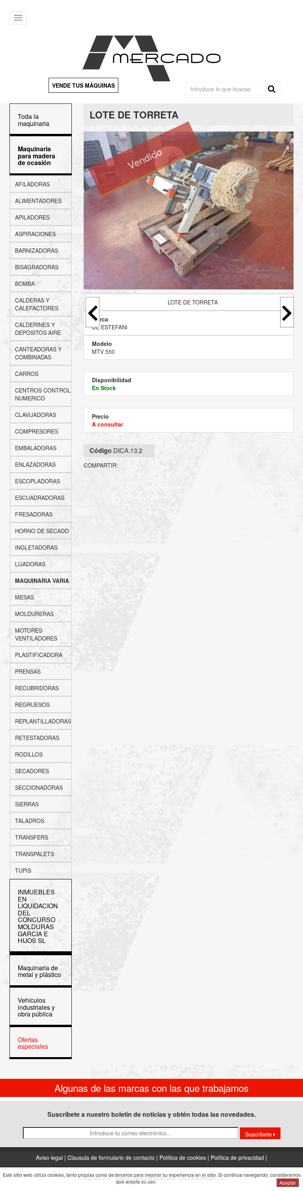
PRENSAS (28, 671)
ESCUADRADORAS (39, 498)
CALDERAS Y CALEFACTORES (36, 304)
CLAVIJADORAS (35, 415)
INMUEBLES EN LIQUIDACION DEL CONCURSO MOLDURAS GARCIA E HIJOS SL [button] (38, 916)
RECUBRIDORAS (37, 688)
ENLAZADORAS (35, 464)
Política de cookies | (185, 1157)
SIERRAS (27, 804)
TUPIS (23, 870)
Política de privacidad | (239, 1157)
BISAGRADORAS (36, 267)
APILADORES (32, 217)
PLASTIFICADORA (38, 655)
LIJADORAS (30, 564)
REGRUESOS (32, 704)
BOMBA (25, 283)
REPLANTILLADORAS (43, 721)
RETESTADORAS (37, 738)
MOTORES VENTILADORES (36, 634)
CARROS (26, 374)
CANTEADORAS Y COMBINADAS (38, 353)
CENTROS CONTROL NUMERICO (43, 394)
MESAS (24, 597)
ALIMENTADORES (38, 201)
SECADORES (32, 771)
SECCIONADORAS (39, 787)
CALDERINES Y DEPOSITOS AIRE (38, 328)
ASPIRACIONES (35, 234)
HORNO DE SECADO (42, 531)
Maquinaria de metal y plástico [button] (39, 971)
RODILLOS (29, 754)
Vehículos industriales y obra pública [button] (36, 1007)
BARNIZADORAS (36, 250)
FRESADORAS (33, 514)
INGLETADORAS (36, 547)
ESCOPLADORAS (37, 481)
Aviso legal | (51, 1157)
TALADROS (29, 821)
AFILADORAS (32, 184)
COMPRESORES (36, 431)
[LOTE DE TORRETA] (189, 210)
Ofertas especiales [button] (33, 1043)
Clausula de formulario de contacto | (113, 1157)
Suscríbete (259, 1134)
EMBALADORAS (35, 448)
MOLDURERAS (34, 614)
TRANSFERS (31, 837)
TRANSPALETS (34, 854)
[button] (36, 155)
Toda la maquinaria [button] (33, 120)
